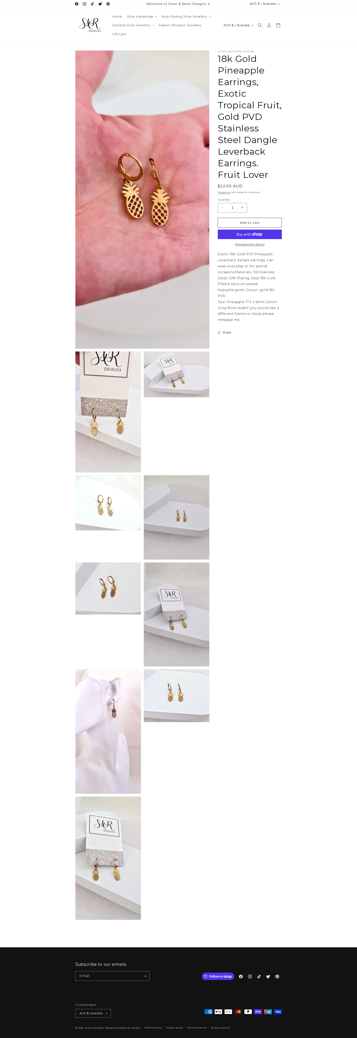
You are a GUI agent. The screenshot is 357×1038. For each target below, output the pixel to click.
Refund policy (153, 1027)
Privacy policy (174, 1027)
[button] (142, 16)
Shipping (224, 192)
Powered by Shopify (128, 1027)
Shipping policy (221, 1027)
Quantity (224, 199)
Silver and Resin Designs (100, 1027)
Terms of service (197, 1027)
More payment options (249, 244)
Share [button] (227, 332)
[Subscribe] (144, 976)
